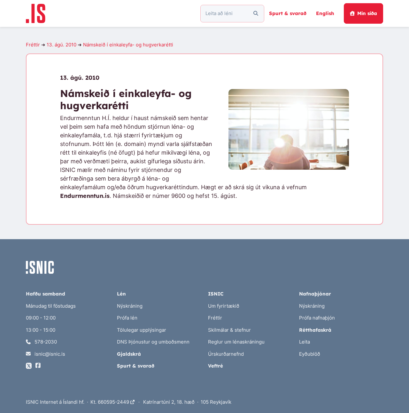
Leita (304, 342)
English (325, 13)
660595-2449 (114, 402)
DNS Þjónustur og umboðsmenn (153, 342)
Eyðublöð (309, 354)
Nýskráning (130, 306)
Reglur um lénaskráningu (236, 342)
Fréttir (33, 45)
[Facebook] (38, 366)
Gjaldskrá (129, 354)
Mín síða (367, 13)
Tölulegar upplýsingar (141, 330)
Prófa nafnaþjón (317, 318)
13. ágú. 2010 (61, 45)
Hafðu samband (45, 294)
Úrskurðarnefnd (226, 354)
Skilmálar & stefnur (229, 330)
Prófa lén (127, 318)
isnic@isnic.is (49, 354)
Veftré (215, 366)
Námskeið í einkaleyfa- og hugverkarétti (128, 45)
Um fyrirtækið (223, 306)
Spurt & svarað (287, 13)
